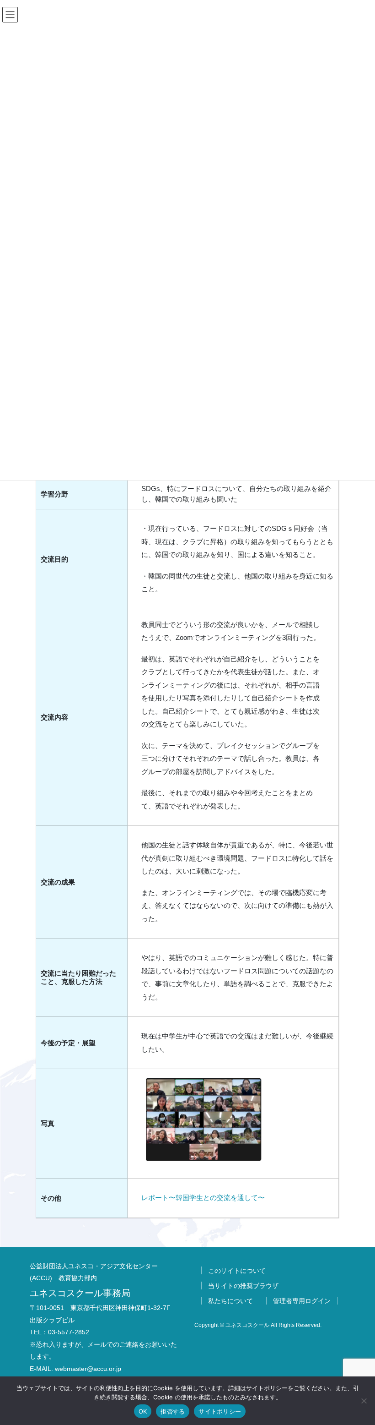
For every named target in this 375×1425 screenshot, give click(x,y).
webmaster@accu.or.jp (88, 1368)
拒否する (173, 1411)
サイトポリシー (219, 1411)
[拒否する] (363, 1400)
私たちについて (230, 1301)
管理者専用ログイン (302, 1301)
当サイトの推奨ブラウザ (243, 1285)
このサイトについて (237, 1270)
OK (143, 1411)
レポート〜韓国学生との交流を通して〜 (203, 1197)
